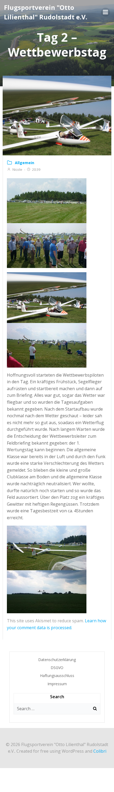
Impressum (57, 683)
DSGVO (57, 667)
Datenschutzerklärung (57, 659)
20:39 (36, 169)
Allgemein (24, 162)
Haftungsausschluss (57, 675)
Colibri (99, 751)
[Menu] (105, 12)
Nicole (17, 169)
